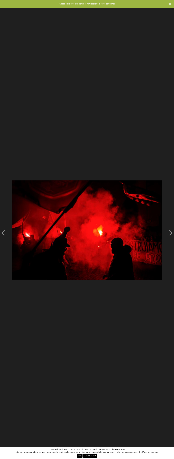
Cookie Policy (90, 455)
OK (79, 455)
